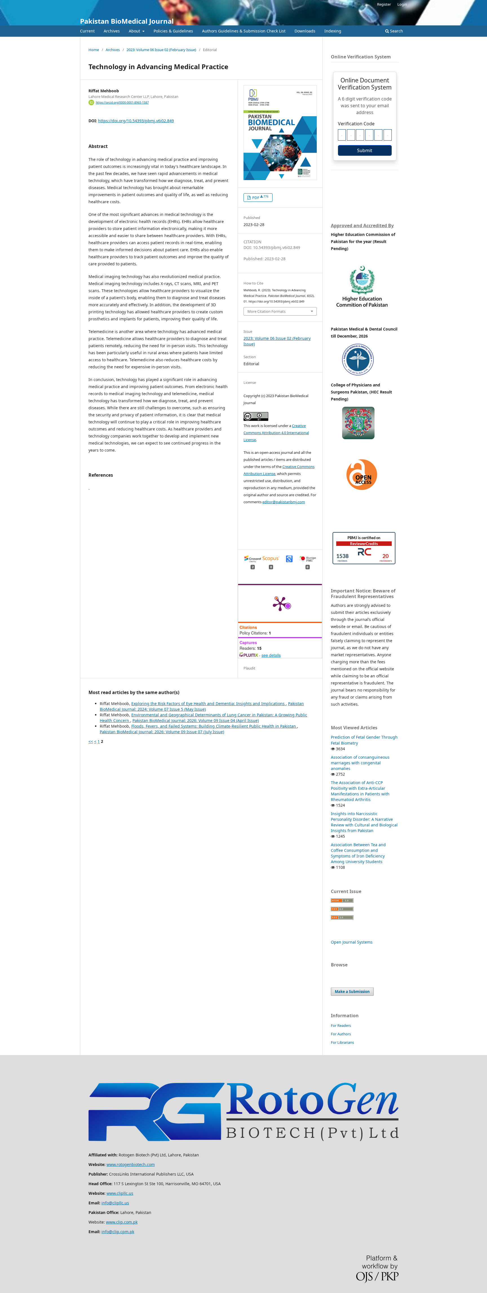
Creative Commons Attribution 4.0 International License (276, 432)
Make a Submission (352, 991)
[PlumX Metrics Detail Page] (280, 603)
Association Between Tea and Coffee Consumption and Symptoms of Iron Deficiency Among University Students (358, 853)
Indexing (332, 31)
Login (402, 4)
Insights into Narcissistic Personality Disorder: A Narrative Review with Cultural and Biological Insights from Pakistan (364, 822)
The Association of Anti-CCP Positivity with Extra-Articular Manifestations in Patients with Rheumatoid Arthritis (360, 791)
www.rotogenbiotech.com (131, 1164)
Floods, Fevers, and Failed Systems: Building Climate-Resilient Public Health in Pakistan (214, 726)
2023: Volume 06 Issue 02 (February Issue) (161, 49)
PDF (260, 197)
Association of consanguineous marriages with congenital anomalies (360, 762)
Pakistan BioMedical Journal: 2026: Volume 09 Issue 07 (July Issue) (162, 731)
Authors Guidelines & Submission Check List (243, 31)
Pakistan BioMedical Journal (127, 21)
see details (271, 655)
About (135, 31)
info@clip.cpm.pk (117, 1231)
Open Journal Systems (352, 942)
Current (87, 31)
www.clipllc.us (120, 1193)
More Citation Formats (266, 311)
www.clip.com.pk (122, 1222)
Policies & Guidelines (173, 31)
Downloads (305, 31)
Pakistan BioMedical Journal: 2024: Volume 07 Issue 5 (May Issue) (202, 706)
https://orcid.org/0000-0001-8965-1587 (122, 102)
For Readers (341, 1025)
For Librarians (342, 1042)
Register (384, 4)
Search (396, 31)
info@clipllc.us (115, 1203)
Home (93, 49)
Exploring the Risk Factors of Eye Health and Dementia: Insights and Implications (208, 703)
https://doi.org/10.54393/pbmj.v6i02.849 (136, 120)
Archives (112, 31)
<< (90, 741)
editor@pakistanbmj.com (283, 501)
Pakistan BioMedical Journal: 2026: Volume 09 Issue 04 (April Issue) (195, 720)
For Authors (341, 1033)
